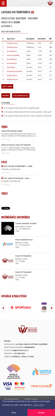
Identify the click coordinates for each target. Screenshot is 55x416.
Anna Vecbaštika (13, 55)
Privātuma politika (31, 399)
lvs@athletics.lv (20, 350)
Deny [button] (13, 412)
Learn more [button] (38, 405)
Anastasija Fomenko (14, 71)
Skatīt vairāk (7, 86)
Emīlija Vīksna (12, 75)
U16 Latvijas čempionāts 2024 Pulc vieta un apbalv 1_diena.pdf (27, 112)
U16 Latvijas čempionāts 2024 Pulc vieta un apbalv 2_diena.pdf (27, 116)
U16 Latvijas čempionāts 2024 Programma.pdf (21, 108)
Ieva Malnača (12, 51)
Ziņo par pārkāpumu (11, 399)
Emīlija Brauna (12, 43)
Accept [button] (41, 412)
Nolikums (5, 95)
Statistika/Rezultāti (20, 95)
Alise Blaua (11, 67)
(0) (32, 12)
